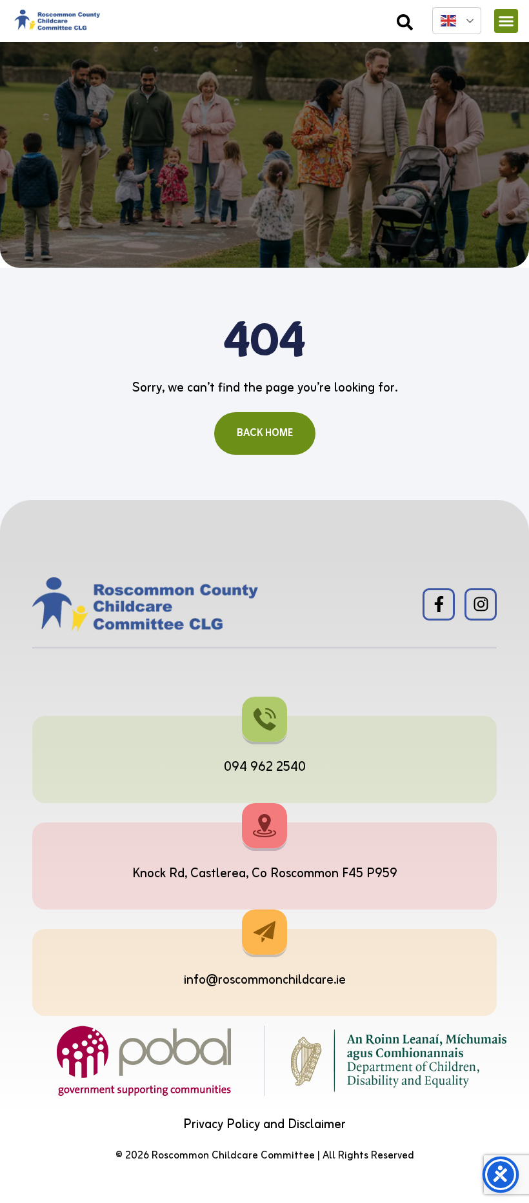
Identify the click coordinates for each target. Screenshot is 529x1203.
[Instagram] (480, 604)
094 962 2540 (265, 767)
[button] (506, 21)
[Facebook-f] (439, 604)
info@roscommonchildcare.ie (265, 980)
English (456, 20)
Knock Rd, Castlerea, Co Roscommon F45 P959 (264, 873)
